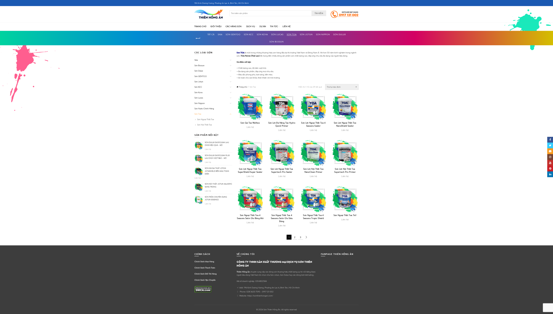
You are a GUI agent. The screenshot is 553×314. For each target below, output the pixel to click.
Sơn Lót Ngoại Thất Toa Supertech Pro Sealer (282, 170)
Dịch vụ (250, 26)
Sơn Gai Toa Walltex (250, 122)
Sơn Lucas (277, 34)
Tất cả (210, 34)
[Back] (198, 38)
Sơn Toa (292, 34)
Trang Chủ (200, 26)
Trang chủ (243, 87)
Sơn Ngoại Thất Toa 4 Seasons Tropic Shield (313, 217)
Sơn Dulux (339, 34)
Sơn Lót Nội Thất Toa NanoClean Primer (313, 170)
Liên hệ (287, 26)
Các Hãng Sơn (234, 26)
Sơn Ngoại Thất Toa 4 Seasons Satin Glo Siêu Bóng (282, 218)
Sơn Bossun (276, 41)
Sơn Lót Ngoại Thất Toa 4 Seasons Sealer (313, 124)
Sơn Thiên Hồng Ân (272, 309)
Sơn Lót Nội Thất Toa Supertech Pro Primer (345, 170)
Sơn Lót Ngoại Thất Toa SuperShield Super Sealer (250, 170)
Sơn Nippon (323, 34)
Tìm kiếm (319, 13)
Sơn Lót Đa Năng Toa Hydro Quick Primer (281, 124)
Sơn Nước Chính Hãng (204, 108)
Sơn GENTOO (233, 34)
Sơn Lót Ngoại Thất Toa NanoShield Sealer (345, 124)
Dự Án (263, 26)
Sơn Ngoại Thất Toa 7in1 (345, 215)
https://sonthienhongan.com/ (260, 295)
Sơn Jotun (306, 34)
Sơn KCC (248, 34)
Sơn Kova (262, 34)
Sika (220, 34)
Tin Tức (274, 26)
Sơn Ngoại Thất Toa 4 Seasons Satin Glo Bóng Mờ (250, 217)
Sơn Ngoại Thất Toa (205, 119)
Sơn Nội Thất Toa (204, 124)
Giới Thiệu (216, 26)
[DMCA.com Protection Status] (203, 289)
